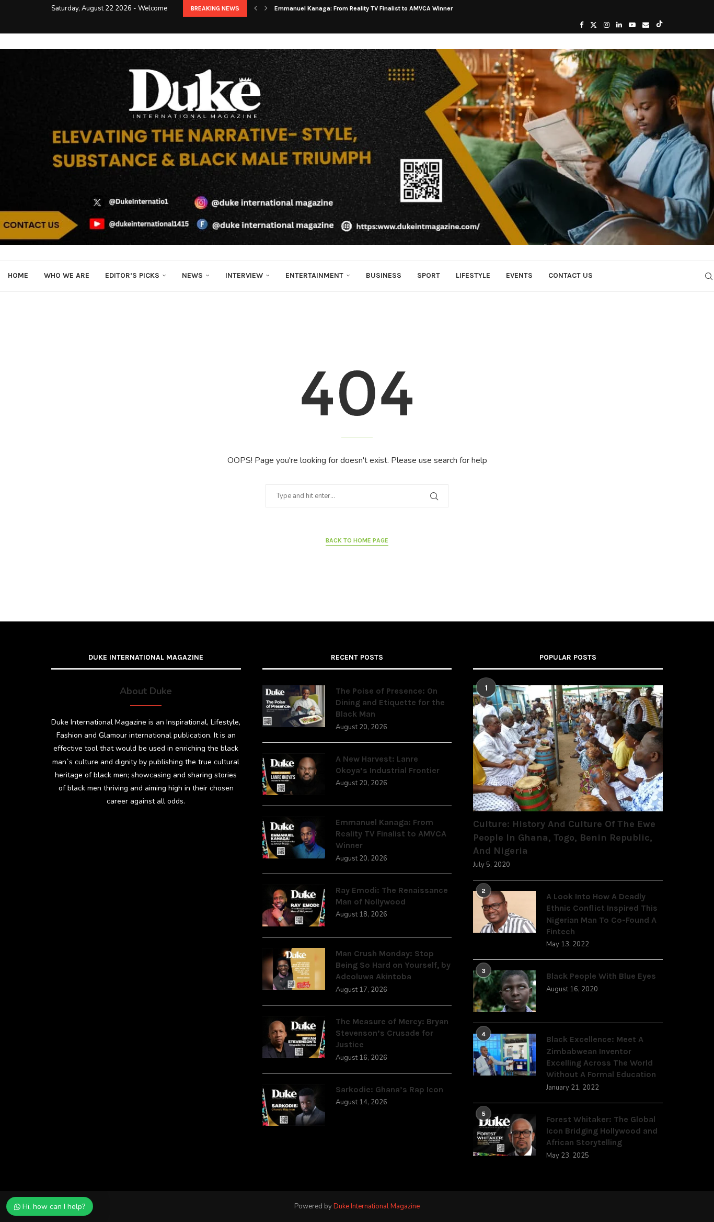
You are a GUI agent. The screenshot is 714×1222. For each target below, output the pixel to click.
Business (383, 275)
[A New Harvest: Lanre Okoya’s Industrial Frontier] (293, 774)
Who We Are (66, 275)
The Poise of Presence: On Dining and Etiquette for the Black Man (390, 702)
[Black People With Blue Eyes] (504, 991)
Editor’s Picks (132, 275)
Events (519, 275)
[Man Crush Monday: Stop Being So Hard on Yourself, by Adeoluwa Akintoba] (293, 969)
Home (18, 275)
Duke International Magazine (376, 1206)
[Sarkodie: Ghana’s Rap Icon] (293, 1105)
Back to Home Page (357, 540)
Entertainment (314, 275)
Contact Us (570, 275)
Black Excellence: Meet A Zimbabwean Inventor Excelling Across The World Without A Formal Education (601, 1056)
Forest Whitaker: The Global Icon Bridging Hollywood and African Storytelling (602, 1131)
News (192, 275)
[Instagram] (606, 25)
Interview (244, 275)
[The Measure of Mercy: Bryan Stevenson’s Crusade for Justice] (293, 1037)
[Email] (645, 25)
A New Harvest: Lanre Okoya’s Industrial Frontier (388, 764)
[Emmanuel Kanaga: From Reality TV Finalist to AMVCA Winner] (293, 837)
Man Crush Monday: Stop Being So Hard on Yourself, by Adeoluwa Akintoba (393, 965)
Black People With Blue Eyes (601, 976)
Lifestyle (473, 275)
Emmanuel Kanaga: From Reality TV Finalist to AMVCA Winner (391, 834)
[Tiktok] (659, 25)
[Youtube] (632, 25)
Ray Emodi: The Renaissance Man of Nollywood (342, 8)
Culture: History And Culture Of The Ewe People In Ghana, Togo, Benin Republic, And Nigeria (564, 837)
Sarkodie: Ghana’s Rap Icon (389, 1089)
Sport (428, 275)
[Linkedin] (619, 25)
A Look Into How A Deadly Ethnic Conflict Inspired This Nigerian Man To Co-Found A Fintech (602, 913)
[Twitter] (593, 25)
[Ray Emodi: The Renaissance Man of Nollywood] (293, 905)
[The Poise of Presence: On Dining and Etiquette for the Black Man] (293, 706)
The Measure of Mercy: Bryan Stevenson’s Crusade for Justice (392, 1033)
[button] (255, 8)
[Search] (709, 276)
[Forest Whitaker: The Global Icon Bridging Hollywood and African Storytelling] (504, 1135)
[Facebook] (581, 25)
